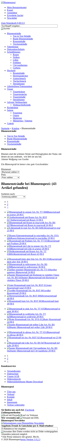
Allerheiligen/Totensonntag (19, 86)
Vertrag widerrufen (15, 405)
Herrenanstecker (20, 76)
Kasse (10, 10)
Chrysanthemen (20, 65)
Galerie (10, 123)
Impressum (12, 402)
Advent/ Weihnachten (17, 102)
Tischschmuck (19, 81)
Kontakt (11, 397)
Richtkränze (12, 107)
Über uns (11, 391)
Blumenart (6, 169)
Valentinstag (12, 46)
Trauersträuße (19, 97)
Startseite (5, 128)
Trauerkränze (19, 91)
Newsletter (12, 18)
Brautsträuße (19, 73)
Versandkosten (14, 371)
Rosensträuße (19, 41)
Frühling (17, 62)
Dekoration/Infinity (16, 49)
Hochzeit (11, 70)
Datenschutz (12, 373)
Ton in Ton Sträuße (22, 36)
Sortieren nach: (8, 194)
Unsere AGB (13, 376)
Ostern (16, 115)
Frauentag (17, 113)
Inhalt (9, 399)
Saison (10, 110)
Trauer (10, 89)
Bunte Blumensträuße (23, 38)
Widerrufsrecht (14, 379)
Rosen (16, 54)
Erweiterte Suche (15, 15)
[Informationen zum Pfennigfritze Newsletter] (22, 423)
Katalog (15, 128)
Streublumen (19, 83)
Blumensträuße (14, 33)
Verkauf (10, 394)
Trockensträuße (20, 44)
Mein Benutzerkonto (16, 7)
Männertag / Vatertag (22, 121)
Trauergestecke (20, 94)
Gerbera (16, 68)
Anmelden (12, 12)
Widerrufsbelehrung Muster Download (25, 381)
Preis (3, 174)
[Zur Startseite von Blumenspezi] (8, 2)
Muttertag (17, 118)
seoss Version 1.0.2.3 (30, 439)
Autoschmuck (19, 78)
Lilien (15, 60)
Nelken (16, 57)
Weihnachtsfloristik (22, 105)
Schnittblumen (13, 52)
